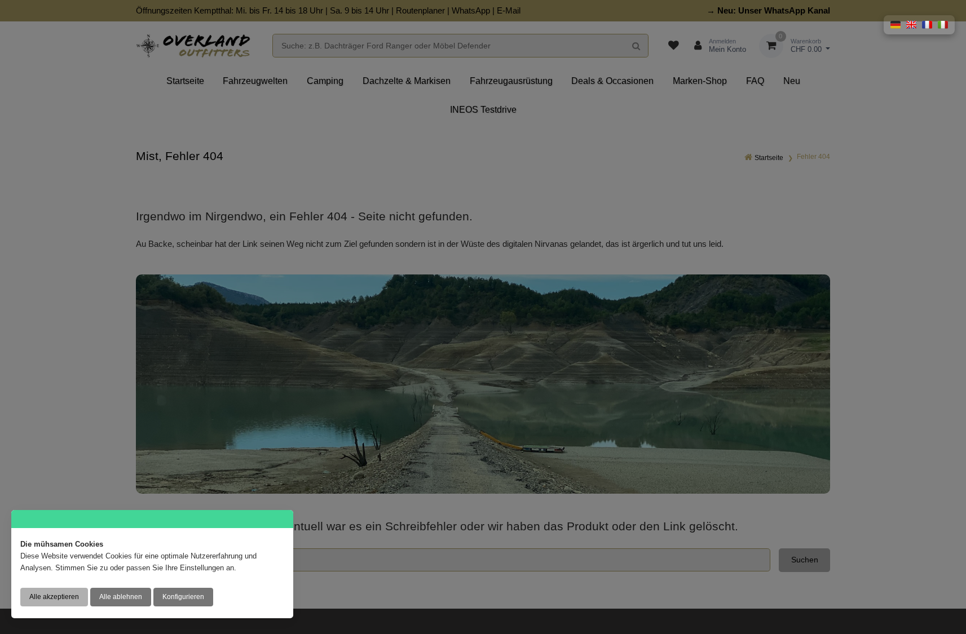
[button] (895, 25)
